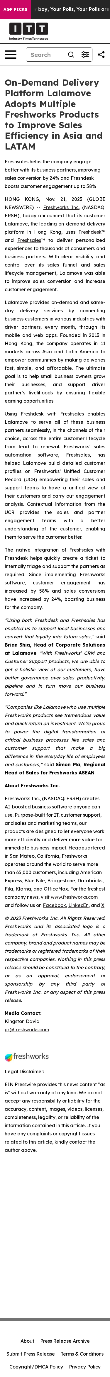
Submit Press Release (30, 1354)
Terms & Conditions (82, 1354)
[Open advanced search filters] (85, 54)
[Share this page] (101, 54)
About (27, 1341)
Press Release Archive (65, 1341)
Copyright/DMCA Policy (36, 1367)
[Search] (71, 54)
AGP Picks (15, 9)
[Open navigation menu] (10, 54)
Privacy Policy (85, 1367)
